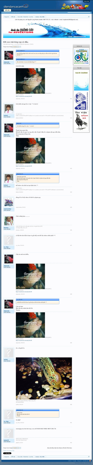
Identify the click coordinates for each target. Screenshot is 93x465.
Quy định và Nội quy (79, 463)
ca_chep (6, 247)
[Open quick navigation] (88, 16)
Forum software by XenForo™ (14, 463)
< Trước (14, 46)
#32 (71, 442)
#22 (71, 118)
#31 (71, 422)
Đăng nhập (86, 1)
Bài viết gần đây (6, 12)
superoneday (7, 209)
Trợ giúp (74, 460)
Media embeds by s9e (33, 463)
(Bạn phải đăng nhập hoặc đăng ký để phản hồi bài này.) (59, 447)
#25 (71, 207)
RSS (90, 460)
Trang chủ (79, 460)
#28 (71, 294)
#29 (71, 342)
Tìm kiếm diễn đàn (16, 12)
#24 (71, 192)
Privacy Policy (88, 463)
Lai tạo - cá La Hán (15, 44)
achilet (6, 359)
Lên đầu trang (85, 460)
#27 (71, 245)
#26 (71, 230)
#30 (71, 404)
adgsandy (27, 44)
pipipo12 (6, 440)
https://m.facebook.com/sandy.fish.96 (24, 96)
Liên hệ (69, 460)
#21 (71, 98)
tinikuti (6, 115)
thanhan (6, 227)
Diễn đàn (7, 10)
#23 (71, 168)
